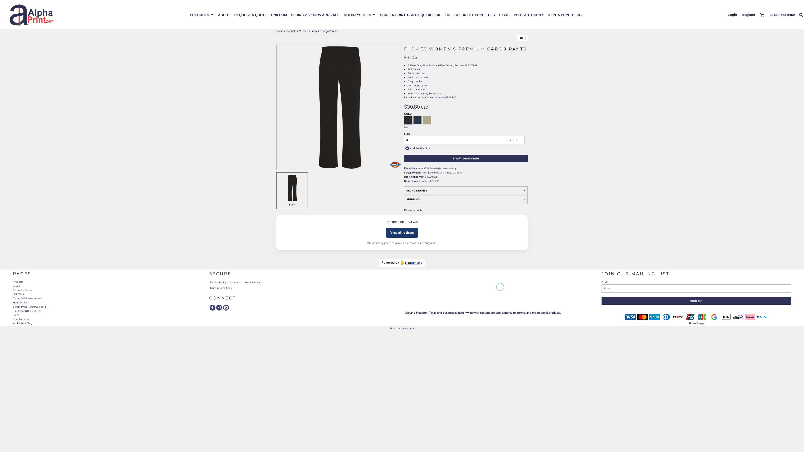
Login (732, 15)
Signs (16, 315)
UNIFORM (18, 294)
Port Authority (21, 319)
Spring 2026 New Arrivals (27, 298)
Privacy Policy (252, 282)
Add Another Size (420, 148)
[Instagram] (219, 308)
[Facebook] (212, 308)
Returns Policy (218, 282)
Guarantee (235, 282)
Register (748, 15)
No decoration (412, 181)
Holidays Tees (21, 302)
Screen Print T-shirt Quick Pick (30, 306)
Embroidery (410, 168)
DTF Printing (411, 176)
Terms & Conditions (221, 288)
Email (605, 282)
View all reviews (402, 233)
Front (292, 204)
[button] (202, 14)
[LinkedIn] (226, 308)
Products (291, 31)
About (16, 286)
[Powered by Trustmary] (402, 262)
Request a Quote (22, 290)
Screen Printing (412, 172)
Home (279, 31)
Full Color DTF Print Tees (27, 311)
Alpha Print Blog (22, 323)
